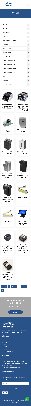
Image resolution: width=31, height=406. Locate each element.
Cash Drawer (6, 32)
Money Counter (7, 48)
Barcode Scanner (7, 24)
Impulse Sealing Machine (9, 40)
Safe (4, 76)
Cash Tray (5, 36)
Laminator (5, 44)
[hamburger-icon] (27, 4)
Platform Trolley (7, 52)
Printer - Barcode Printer (9, 68)
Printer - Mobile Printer (9, 72)
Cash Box (5, 28)
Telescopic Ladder (7, 84)
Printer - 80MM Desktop (9, 64)
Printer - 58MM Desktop (9, 60)
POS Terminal (6, 56)
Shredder (5, 80)
